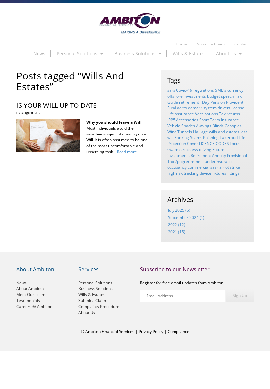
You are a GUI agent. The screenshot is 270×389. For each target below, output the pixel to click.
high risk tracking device (189, 173)
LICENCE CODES (214, 143)
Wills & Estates (189, 53)
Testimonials (28, 300)
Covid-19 (184, 90)
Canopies (233, 126)
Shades (188, 126)
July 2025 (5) (179, 210)
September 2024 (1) (186, 217)
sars (171, 90)
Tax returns (229, 114)
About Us (86, 312)
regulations (203, 90)
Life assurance (180, 114)
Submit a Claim (211, 44)
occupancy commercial (188, 167)
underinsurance (219, 161)
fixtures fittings (226, 173)
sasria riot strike (225, 167)
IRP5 (171, 120)
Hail (196, 132)
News (39, 53)
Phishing (211, 137)
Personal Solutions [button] (78, 53)
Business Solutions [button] (135, 53)
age (204, 132)
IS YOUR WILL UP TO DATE (56, 105)
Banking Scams (188, 137)
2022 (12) (176, 224)
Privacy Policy (151, 331)
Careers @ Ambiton (34, 306)
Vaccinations (206, 114)
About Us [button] (226, 53)
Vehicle (173, 126)
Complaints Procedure (98, 306)
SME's (220, 90)
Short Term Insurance (219, 120)
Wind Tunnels (179, 132)
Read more (127, 152)
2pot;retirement (189, 161)
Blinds (218, 126)
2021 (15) (176, 232)
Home (181, 44)
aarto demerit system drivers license (210, 108)
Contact (241, 44)
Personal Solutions (95, 282)
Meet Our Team (30, 294)
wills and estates (224, 132)
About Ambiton (30, 288)
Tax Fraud (229, 137)
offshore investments (186, 96)
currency (235, 90)
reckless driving (197, 149)
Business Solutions (95, 288)
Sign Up (240, 295)
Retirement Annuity (208, 155)
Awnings (203, 126)
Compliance (178, 331)
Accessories (187, 120)
